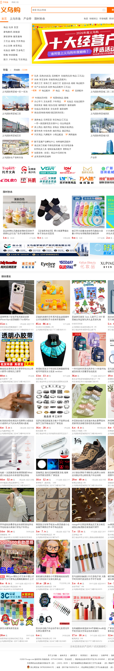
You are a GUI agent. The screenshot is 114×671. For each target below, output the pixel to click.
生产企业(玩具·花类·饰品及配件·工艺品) (52, 86)
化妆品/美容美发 (42, 108)
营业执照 (68, 659)
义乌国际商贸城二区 (100, 92)
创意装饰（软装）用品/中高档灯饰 (50, 152)
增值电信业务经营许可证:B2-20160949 (90, 659)
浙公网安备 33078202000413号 (42, 667)
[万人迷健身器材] (89, 180)
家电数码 (8, 32)
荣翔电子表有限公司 (44, 638)
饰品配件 (80, 83)
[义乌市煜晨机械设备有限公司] (29, 265)
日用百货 (47, 119)
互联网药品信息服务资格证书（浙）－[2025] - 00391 (47, 663)
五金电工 (20, 50)
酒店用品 (66, 130)
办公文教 (8, 46)
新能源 (16, 32)
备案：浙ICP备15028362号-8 (68, 667)
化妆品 (7, 50)
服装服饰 (17, 36)
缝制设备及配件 (55, 149)
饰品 (6, 27)
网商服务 (73, 134)
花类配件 (56, 75)
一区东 (25, 92)
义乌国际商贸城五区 (11, 136)
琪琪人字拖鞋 (77, 431)
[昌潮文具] (10, 180)
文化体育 (47, 101)
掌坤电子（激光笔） (44, 483)
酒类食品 (38, 119)
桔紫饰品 (39, 379)
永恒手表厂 (76, 587)
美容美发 (38, 105)
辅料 (13, 50)
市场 (5, 70)
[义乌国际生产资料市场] (15, 148)
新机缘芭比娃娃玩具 (44, 587)
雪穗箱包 (3, 535)
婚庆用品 (47, 127)
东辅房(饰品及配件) (57, 79)
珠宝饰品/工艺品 (60, 119)
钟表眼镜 (13, 55)
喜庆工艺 (38, 83)
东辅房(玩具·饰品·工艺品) (72, 75)
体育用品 (17, 46)
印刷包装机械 (54, 145)
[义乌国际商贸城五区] (15, 126)
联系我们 (84, 655)
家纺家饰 (8, 36)
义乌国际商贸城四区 (100, 114)
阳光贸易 (39, 431)
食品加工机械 (40, 145)
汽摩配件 (47, 134)
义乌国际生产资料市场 (12, 157)
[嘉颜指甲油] (89, 170)
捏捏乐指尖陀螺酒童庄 (9, 327)
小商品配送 (58, 134)
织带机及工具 (40, 149)
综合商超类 (65, 123)
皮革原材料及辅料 (42, 156)
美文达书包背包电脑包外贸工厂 (84, 379)
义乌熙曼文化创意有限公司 (82, 327)
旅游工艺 (57, 83)
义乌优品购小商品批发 (9, 587)
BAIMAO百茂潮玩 (43, 327)
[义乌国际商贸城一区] (15, 82)
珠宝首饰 (43, 79)
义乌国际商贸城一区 (11, 92)
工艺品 (7, 41)
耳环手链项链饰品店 (44, 535)
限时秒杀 (7, 192)
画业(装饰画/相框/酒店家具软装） (49, 112)
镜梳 (45, 105)
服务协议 (94, 655)
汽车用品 (20, 41)
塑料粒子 (67, 149)
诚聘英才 (73, 655)
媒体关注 (63, 655)
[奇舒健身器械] (29, 170)
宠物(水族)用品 (66, 127)
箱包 (13, 41)
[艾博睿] (49, 265)
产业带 (94, 157)
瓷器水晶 (66, 83)
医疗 (6, 59)
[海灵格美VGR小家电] (49, 170)
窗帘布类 (38, 130)
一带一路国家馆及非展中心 (46, 123)
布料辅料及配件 (63, 141)
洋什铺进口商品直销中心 (10, 483)
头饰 (36, 79)
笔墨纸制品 (58, 97)
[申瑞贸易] (69, 265)
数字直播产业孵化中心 (44, 141)
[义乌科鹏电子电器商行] (29, 180)
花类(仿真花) (45, 75)
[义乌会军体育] (49, 180)
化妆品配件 (79, 101)
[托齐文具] (10, 170)
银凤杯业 (75, 638)
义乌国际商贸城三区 (11, 114)
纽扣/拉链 (52, 105)
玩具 (11, 27)
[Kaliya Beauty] (89, 265)
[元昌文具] (69, 170)
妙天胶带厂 (4, 379)
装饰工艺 (47, 83)
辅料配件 (62, 105)
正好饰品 (75, 535)
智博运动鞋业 (77, 483)
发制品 (56, 127)
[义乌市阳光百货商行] (10, 265)
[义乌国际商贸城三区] (15, 104)
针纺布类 (47, 130)
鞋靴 (6, 55)
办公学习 (38, 101)
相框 (73, 83)
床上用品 (38, 127)
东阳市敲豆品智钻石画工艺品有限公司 (12, 638)
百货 (16, 27)
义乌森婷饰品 (5, 431)
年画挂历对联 (41, 97)
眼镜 (66, 97)
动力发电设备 (67, 145)
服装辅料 (72, 105)
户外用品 (13, 59)
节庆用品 (22, 59)
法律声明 (104, 655)
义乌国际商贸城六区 (100, 136)
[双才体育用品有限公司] (69, 180)
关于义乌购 (52, 655)
